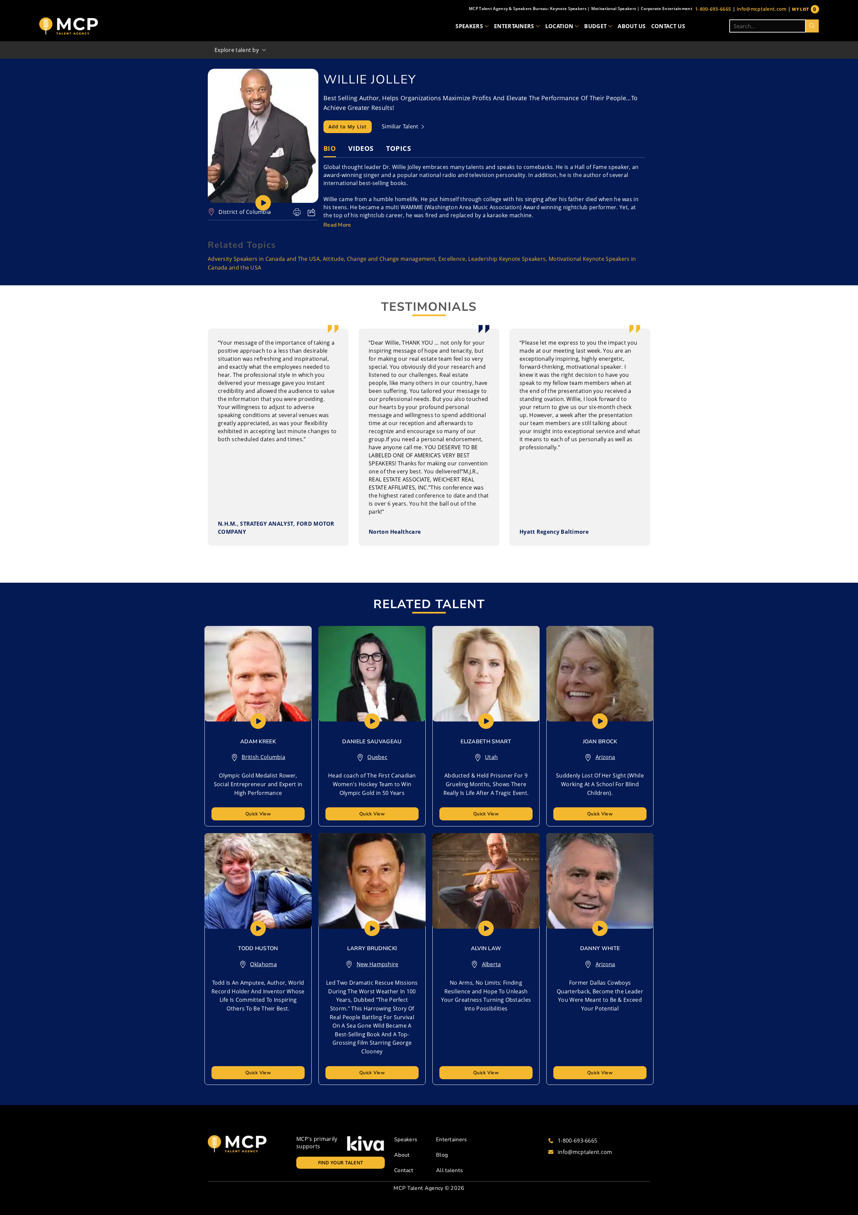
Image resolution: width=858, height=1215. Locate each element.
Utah (491, 757)
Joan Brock (600, 741)
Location (559, 26)
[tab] (329, 148)
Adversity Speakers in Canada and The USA (264, 259)
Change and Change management (391, 259)
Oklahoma (263, 964)
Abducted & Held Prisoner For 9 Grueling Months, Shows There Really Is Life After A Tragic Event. (486, 784)
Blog (442, 1155)
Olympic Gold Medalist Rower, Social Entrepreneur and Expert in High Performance (258, 784)
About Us (632, 26)
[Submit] (812, 26)
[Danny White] (600, 881)
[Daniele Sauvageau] (372, 673)
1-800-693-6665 (713, 9)
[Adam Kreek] (258, 673)
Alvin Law (486, 948)
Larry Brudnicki (372, 948)
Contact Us (668, 26)
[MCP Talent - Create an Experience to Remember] (68, 26)
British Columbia (263, 757)
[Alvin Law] (486, 881)
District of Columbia (245, 212)
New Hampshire (378, 964)
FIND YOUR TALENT (340, 1162)
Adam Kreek (258, 741)
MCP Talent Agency (418, 1188)
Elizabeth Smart (486, 741)
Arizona (605, 757)
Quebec (377, 757)
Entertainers (514, 26)
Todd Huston (258, 948)
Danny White (600, 948)
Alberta (491, 964)
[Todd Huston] (258, 881)
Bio (329, 148)
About (402, 1155)
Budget (595, 26)
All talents (449, 1170)
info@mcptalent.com (761, 9)
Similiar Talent (401, 126)
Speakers (469, 26)
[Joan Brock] (600, 673)
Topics (398, 148)
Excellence (452, 259)
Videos (360, 148)
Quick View (258, 814)
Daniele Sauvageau (372, 741)
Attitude (333, 259)
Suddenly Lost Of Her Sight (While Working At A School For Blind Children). (600, 784)
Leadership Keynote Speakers (507, 259)
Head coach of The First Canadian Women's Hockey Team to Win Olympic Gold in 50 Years (372, 784)
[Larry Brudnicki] (372, 881)
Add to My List (347, 126)
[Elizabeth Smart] (486, 673)
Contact (403, 1170)
